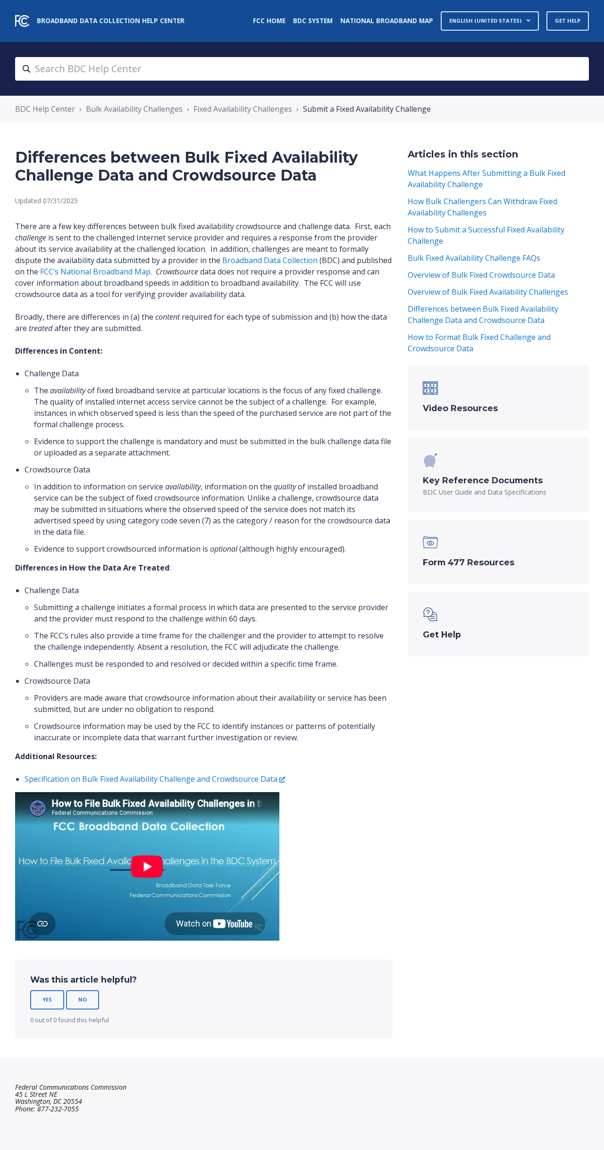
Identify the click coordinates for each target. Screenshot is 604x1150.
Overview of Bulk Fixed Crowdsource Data (481, 275)
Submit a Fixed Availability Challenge (367, 109)
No (82, 999)
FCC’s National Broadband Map (95, 271)
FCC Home (269, 20)
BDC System (313, 20)
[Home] (22, 21)
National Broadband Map (386, 20)
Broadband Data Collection (270, 260)
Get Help (567, 20)
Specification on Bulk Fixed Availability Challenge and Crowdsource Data (151, 779)
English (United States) (486, 20)
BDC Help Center (45, 109)
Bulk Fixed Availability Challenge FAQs (474, 258)
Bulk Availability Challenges (134, 109)
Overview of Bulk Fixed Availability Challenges (488, 292)
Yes (47, 999)
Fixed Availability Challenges (242, 109)
